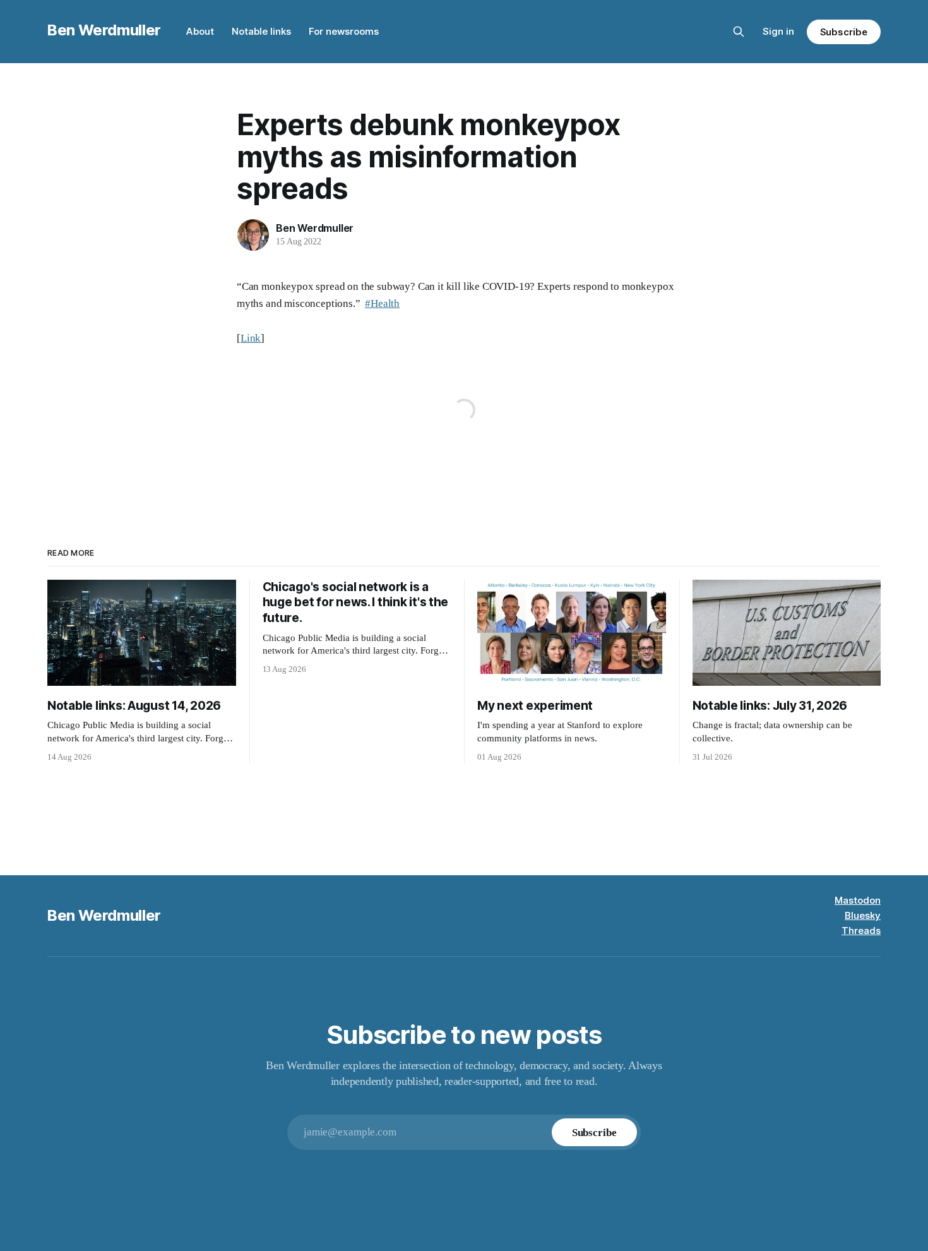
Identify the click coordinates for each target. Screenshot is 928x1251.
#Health (382, 303)
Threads (861, 931)
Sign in (778, 31)
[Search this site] (739, 31)
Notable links (261, 31)
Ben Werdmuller (104, 30)
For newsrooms (344, 31)
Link (251, 338)
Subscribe (843, 32)
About (200, 31)
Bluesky (863, 915)
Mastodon (858, 900)
